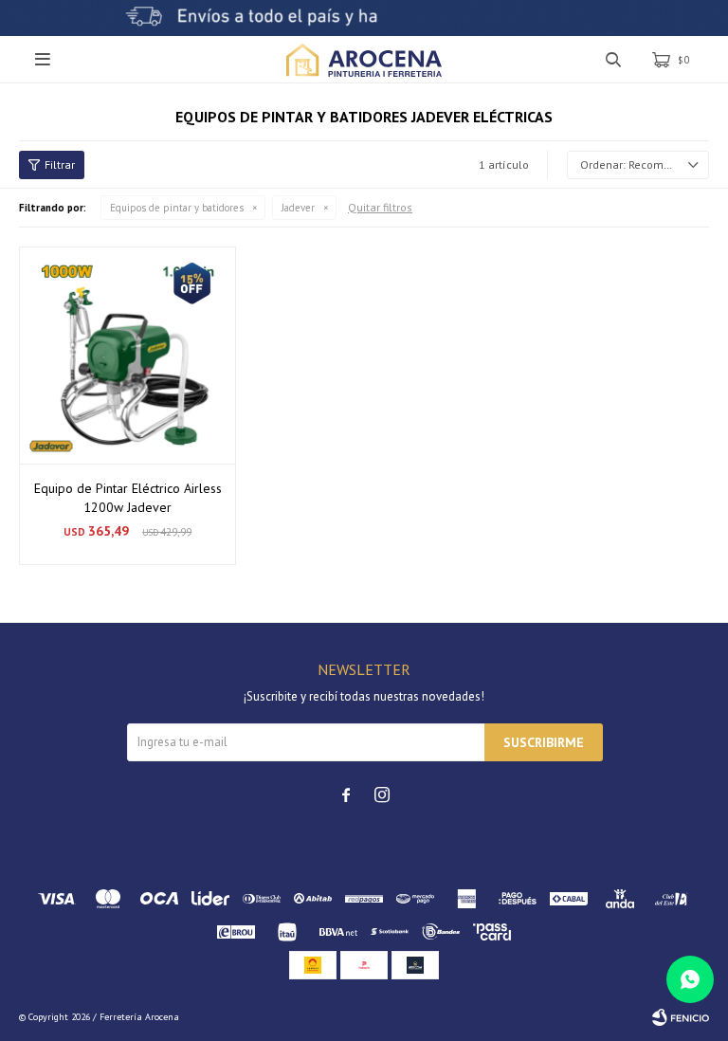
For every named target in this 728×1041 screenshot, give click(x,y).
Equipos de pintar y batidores (177, 207)
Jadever (298, 207)
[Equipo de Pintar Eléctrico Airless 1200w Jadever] (127, 355)
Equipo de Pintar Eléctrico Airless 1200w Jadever (128, 498)
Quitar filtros (380, 207)
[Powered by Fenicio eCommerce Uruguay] (680, 1017)
